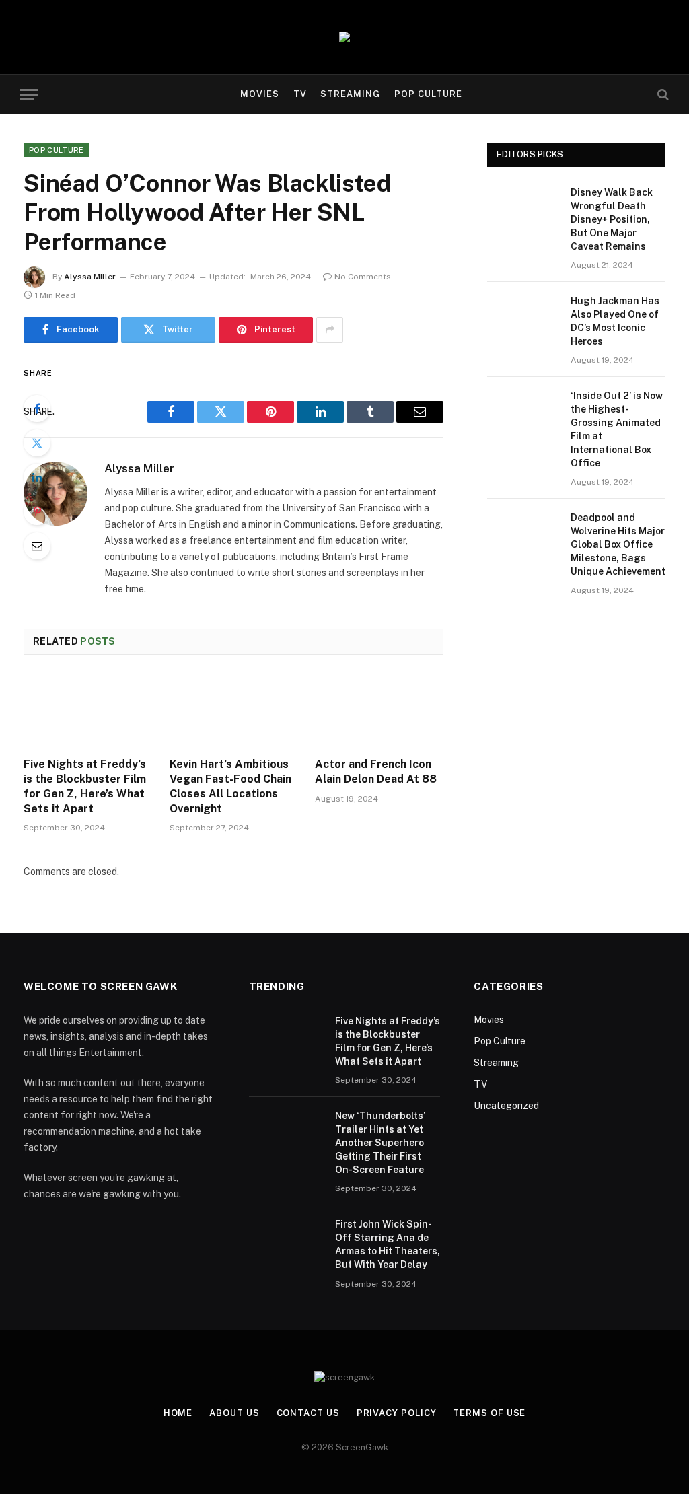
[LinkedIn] (37, 477)
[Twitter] (37, 442)
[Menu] (29, 94)
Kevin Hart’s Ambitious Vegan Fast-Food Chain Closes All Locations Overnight (230, 786)
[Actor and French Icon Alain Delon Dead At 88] (379, 710)
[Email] (37, 545)
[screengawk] (344, 37)
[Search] (662, 94)
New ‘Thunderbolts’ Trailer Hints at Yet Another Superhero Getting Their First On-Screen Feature (380, 1142)
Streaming (350, 94)
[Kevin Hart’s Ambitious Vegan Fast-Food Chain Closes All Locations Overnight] (234, 710)
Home (178, 1413)
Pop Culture (428, 94)
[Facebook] (37, 408)
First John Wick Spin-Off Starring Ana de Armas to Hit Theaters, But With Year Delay (387, 1244)
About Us (234, 1413)
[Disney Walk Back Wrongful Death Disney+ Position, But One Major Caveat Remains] (522, 209)
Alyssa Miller (90, 276)
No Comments (362, 276)
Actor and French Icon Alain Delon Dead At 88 (376, 771)
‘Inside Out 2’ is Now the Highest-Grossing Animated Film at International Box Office (617, 429)
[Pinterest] (37, 511)
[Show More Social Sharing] (329, 330)
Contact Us (308, 1413)
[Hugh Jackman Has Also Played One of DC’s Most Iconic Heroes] (522, 317)
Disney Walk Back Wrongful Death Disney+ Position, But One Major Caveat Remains (612, 219)
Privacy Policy (397, 1413)
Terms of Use (489, 1413)
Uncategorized (506, 1105)
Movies (259, 94)
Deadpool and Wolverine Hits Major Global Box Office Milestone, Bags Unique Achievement (618, 544)
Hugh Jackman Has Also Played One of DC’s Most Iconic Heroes (615, 321)
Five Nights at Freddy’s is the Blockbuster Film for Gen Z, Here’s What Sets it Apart (85, 786)
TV (300, 94)
